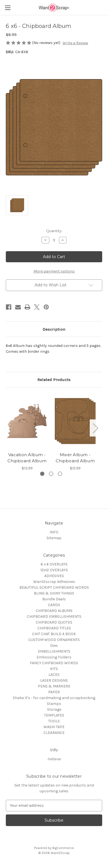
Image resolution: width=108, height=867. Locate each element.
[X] (37, 307)
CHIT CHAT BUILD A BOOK (54, 634)
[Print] (27, 307)
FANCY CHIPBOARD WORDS (54, 663)
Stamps (54, 703)
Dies (54, 645)
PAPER (54, 692)
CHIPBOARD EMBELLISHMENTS (54, 616)
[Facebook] (8, 307)
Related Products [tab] (54, 379)
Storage (54, 709)
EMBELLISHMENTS (54, 651)
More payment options (54, 271)
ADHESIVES (54, 575)
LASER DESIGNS (54, 680)
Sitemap (54, 538)
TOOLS (54, 721)
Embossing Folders (54, 657)
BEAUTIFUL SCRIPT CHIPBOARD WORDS (54, 587)
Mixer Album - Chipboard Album (75, 458)
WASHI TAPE (54, 727)
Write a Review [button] (75, 43)
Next (95, 428)
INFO (54, 532)
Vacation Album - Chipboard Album (27, 458)
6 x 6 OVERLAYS (54, 564)
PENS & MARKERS (54, 686)
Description (54, 329)
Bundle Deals (54, 599)
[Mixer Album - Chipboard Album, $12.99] (75, 421)
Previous (7, 428)
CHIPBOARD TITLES (54, 628)
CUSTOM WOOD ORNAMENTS (54, 639)
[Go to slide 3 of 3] (60, 474)
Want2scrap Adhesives (54, 581)
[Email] (18, 307)
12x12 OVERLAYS (54, 570)
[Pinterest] (46, 307)
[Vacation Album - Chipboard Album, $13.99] (27, 421)
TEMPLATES (54, 715)
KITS (54, 668)
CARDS (54, 605)
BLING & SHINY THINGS (54, 593)
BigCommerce (63, 848)
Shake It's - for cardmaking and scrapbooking (54, 697)
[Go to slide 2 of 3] (51, 474)
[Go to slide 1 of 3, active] (42, 474)
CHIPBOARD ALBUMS (54, 610)
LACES (54, 674)
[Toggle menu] (7, 7)
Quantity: (54, 231)
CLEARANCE (54, 732)
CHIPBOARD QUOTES (54, 622)
